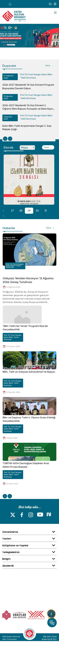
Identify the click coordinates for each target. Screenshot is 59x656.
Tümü (47, 65)
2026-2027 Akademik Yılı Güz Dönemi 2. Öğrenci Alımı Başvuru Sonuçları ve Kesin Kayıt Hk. (27, 107)
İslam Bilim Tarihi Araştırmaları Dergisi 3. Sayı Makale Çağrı (26, 128)
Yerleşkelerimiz (11, 552)
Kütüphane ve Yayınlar (15, 545)
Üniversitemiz (10, 532)
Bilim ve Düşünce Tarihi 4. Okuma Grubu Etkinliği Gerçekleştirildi (29, 419)
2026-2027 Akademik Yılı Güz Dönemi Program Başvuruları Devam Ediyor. (28, 86)
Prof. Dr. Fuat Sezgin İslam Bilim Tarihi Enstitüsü (36, 76)
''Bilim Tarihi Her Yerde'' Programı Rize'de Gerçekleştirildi (25, 328)
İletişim (6, 558)
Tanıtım (6, 538)
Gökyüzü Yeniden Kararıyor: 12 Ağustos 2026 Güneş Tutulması (28, 280)
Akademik (8, 565)
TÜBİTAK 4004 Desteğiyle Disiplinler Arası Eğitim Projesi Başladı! (26, 465)
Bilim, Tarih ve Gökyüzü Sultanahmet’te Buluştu (29, 371)
